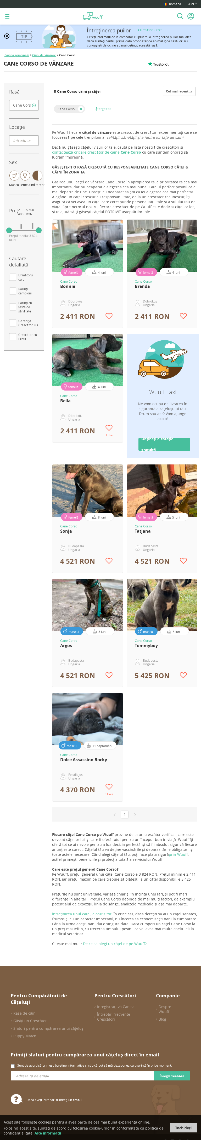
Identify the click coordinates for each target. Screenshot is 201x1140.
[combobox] (24, 105)
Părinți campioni (25, 291)
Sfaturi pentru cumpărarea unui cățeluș (48, 1028)
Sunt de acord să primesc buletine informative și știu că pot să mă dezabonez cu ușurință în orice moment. (94, 1065)
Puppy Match (24, 1035)
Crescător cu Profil (27, 337)
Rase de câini (25, 1013)
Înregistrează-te (172, 1076)
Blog (162, 1019)
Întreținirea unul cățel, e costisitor (81, 913)
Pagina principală (16, 55)
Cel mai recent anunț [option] (182, 91)
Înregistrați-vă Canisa (116, 1006)
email (77, 1100)
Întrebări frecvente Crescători (113, 1017)
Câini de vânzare (44, 55)
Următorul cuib (26, 277)
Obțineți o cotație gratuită (157, 444)
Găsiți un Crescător (30, 1020)
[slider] (9, 230)
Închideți (184, 1127)
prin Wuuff (178, 854)
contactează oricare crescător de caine (97, 152)
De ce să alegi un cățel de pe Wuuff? (115, 943)
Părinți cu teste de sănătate (25, 307)
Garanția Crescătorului (28, 323)
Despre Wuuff (165, 1009)
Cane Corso (66, 109)
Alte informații (48, 1133)
